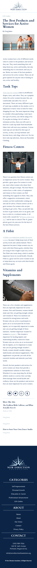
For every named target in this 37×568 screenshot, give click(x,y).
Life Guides (6, 16)
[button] (5, 6)
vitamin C (13, 334)
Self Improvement (18, 486)
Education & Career (18, 494)
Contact (18, 525)
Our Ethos (18, 522)
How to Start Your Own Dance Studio (18, 429)
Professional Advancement (18, 497)
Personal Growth (18, 490)
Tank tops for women (10, 93)
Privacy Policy (19, 529)
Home (18, 514)
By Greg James (7, 31)
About (18, 518)
